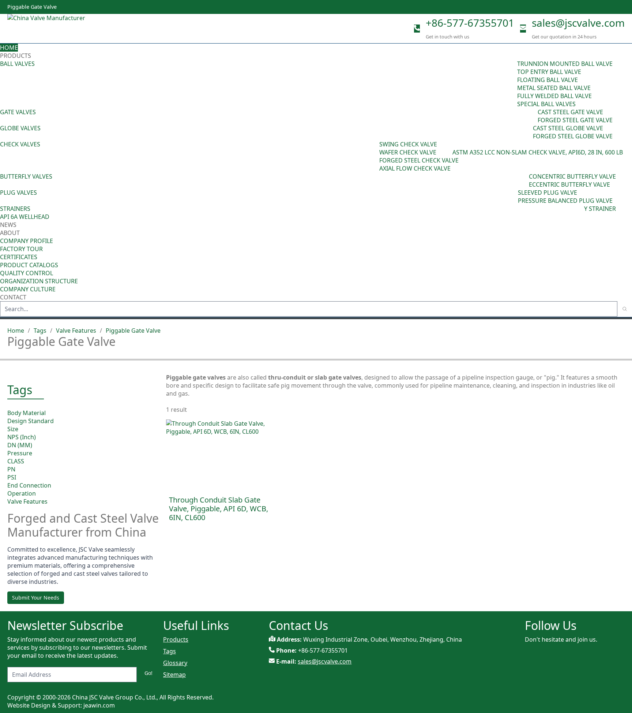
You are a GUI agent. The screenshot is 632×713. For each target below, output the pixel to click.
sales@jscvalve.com (578, 23)
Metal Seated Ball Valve (554, 88)
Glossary (175, 663)
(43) (374, 156)
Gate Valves (18, 112)
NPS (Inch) (21, 437)
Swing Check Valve (408, 144)
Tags (40, 330)
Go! (148, 672)
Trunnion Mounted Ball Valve (565, 64)
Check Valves (20, 144)
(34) (513, 197)
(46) (532, 116)
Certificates (18, 257)
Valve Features (76, 330)
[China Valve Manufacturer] (62, 28)
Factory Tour (21, 249)
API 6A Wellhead (24, 217)
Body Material (26, 413)
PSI (11, 477)
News (8, 225)
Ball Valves (17, 64)
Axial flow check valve (415, 168)
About (10, 233)
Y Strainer (600, 209)
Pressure (19, 453)
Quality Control (26, 273)
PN (11, 469)
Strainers (15, 209)
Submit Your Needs (35, 597)
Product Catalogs (29, 265)
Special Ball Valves (546, 104)
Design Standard (30, 421)
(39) (524, 180)
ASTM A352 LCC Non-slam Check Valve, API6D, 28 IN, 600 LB (537, 152)
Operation (21, 493)
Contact (13, 297)
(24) (528, 132)
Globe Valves (20, 128)
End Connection (29, 485)
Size (12, 429)
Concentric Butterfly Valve (572, 176)
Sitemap (174, 675)
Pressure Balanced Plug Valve (565, 201)
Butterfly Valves (26, 176)
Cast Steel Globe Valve (568, 128)
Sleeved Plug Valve (547, 192)
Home (9, 48)
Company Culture (28, 289)
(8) (448, 152)
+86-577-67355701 (470, 23)
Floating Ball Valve (547, 80)
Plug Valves (18, 192)
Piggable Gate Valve (133, 330)
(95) (512, 84)
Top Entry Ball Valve (549, 72)
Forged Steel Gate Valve (575, 120)
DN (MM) (19, 445)
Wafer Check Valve (407, 152)
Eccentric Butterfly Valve (569, 184)
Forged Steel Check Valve (419, 160)
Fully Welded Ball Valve (554, 96)
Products (15, 56)
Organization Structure (39, 281)
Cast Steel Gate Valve (570, 112)
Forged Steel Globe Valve (573, 136)
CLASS (15, 461)
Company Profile (26, 241)
